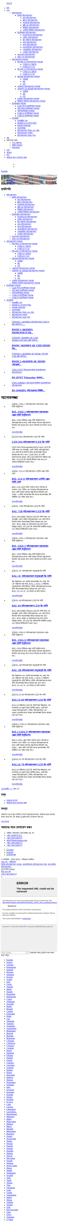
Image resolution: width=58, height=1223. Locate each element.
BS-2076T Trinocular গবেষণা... (28, 377)
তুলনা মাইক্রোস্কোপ (30, 45)
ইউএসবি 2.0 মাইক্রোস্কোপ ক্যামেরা (30, 62)
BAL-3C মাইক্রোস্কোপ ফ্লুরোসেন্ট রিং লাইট (32, 576)
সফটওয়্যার (15, 147)
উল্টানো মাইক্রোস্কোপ (30, 20)
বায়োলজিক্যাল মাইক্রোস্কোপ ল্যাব (35, 864)
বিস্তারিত (19, 432)
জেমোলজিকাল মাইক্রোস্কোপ (33, 47)
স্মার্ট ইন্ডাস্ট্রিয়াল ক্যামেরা (25, 111)
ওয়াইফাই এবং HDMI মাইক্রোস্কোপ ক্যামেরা (33, 89)
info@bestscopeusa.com (26, 166)
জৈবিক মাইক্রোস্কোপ (24, 15)
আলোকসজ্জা (21, 128)
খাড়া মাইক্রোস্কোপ (29, 18)
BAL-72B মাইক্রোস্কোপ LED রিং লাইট (31, 511)
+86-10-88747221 (23, 164)
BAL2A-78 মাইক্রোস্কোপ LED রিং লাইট (31, 764)
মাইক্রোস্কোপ (17, 13)
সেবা (7, 150)
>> (11, 789)
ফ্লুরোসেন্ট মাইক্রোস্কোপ (31, 22)
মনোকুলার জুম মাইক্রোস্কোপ (32, 35)
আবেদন (9, 152)
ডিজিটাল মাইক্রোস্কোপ (31, 27)
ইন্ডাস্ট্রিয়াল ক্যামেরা (19, 103)
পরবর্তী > (7, 789)
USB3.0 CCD (29, 74)
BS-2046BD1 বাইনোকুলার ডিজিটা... (28, 390)
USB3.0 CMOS (29, 71)
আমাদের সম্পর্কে (11, 800)
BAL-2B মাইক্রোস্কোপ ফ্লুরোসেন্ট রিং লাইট (31, 670)
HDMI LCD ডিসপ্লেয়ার (26, 123)
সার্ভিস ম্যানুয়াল (17, 145)
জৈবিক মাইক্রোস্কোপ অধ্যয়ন (11, 864)
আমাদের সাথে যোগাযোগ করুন (16, 157)
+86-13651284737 (14, 838)
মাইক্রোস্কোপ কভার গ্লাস (26, 135)
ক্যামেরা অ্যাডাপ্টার (23, 125)
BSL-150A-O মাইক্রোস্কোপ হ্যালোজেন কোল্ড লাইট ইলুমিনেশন (30, 642)
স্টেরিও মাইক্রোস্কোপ (30, 37)
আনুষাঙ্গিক (15, 118)
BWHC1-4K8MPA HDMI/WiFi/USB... (22, 331)
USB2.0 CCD (29, 67)
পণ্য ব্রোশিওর (17, 143)
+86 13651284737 (9, 874)
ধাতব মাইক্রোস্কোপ (30, 42)
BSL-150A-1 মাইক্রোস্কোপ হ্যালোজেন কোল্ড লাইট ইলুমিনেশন (30, 413)
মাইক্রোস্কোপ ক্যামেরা (20, 59)
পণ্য (7, 10)
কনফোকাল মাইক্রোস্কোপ (26, 54)
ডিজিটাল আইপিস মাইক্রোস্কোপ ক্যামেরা (31, 101)
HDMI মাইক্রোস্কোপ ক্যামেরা (28, 76)
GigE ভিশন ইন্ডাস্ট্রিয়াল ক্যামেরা (28, 106)
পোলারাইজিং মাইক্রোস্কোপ (32, 49)
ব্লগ (7, 155)
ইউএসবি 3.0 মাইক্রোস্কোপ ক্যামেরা (30, 69)
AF (24, 84)
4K (24, 81)
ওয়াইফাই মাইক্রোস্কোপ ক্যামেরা (28, 86)
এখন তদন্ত (5, 821)
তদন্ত (14, 432)
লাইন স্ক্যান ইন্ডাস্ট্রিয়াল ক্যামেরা (28, 108)
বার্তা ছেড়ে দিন (6, 871)
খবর (7, 138)
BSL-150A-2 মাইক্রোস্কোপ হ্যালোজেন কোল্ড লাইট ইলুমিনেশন (30, 547)
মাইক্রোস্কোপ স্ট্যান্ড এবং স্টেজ (28, 130)
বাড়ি (7, 8)
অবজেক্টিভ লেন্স (22, 120)
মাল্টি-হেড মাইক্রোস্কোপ (31, 25)
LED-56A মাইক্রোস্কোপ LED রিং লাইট (31, 441)
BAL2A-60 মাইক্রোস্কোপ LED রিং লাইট (31, 699)
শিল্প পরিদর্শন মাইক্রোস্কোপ (32, 40)
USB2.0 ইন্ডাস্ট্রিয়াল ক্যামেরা (28, 113)
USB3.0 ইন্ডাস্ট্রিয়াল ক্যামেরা (28, 116)
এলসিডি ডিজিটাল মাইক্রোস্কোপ (34, 30)
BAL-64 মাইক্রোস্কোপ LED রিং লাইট (30, 605)
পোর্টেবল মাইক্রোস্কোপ (31, 52)
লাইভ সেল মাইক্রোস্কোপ (26, 57)
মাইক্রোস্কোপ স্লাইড (25, 133)
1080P (25, 79)
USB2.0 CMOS (29, 64)
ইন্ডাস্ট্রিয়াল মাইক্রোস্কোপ (26, 32)
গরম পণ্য (4, 862)
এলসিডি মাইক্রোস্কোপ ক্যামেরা (28, 98)
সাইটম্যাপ (12, 862)
